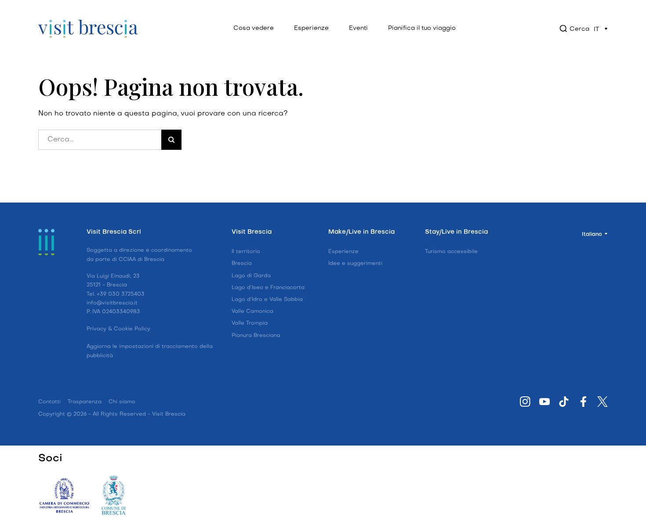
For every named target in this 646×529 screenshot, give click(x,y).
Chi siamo (122, 402)
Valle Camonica (252, 311)
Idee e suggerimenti (355, 263)
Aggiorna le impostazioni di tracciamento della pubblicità (150, 351)
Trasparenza (85, 402)
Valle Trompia (250, 323)
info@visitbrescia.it (112, 303)
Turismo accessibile (451, 251)
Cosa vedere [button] (253, 28)
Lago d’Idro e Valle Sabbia (267, 299)
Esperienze (311, 28)
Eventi (358, 28)
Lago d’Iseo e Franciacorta (268, 287)
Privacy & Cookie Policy (118, 329)
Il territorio (246, 251)
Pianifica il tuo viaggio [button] (422, 28)
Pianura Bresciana (256, 335)
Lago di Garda (251, 276)
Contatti (49, 402)
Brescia (242, 263)
